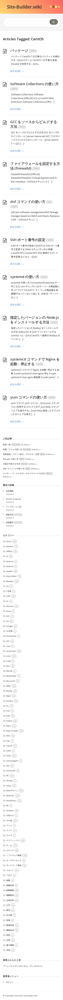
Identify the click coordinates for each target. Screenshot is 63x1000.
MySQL (9, 690)
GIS (7, 616)
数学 (8, 910)
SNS (8, 735)
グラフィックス (13, 840)
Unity (8, 755)
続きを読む (17, 70)
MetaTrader (11, 675)
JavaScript (11, 651)
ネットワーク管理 (14, 865)
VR (7, 775)
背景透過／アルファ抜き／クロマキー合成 (23, 454)
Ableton (9, 546)
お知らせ (10, 815)
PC (7, 705)
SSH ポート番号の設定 (31, 239)
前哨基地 (13, 522)
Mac (8, 666)
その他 (9, 820)
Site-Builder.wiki (24, 7)
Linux (8, 655)
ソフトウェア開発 (14, 855)
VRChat (9, 780)
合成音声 (10, 900)
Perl (8, 710)
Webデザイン (12, 790)
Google (9, 626)
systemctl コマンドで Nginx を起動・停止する (35, 361)
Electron (10, 606)
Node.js (9, 700)
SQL (8, 740)
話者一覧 (11, 444)
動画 (8, 880)
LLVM (8, 661)
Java (8, 646)
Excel (8, 611)
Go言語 (9, 631)
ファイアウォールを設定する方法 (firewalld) (35, 166)
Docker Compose (13, 498)
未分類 (9, 915)
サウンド (10, 850)
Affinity (9, 551)
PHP (8, 715)
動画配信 (10, 895)
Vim (7, 765)
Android (9, 566)
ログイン (9, 982)
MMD (8, 685)
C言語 (8, 591)
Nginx (8, 695)
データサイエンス (14, 860)
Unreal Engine (12, 760)
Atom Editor (11, 576)
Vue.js (8, 785)
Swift (8, 750)
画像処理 (10, 925)
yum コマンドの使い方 (32, 397)
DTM (8, 596)
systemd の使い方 (28, 276)
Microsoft (10, 681)
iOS (7, 641)
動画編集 (10, 890)
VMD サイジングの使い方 (16, 468)
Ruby (8, 725)
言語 (8, 940)
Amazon (9, 561)
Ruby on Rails (12, 730)
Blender (9, 581)
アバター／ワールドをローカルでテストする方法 (27, 473)
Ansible (9, 571)
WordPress (11, 800)
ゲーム (9, 845)
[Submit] (54, 22)
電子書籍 (10, 945)
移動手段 (13, 514)
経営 (8, 935)
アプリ (9, 830)
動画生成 (10, 885)
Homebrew (11, 636)
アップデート (13, 506)
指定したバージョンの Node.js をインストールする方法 (34, 319)
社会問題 (9, 491)
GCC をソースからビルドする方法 (33, 124)
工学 (8, 905)
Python (9, 720)
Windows (10, 795)
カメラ (9, 835)
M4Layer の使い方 (13, 459)
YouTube (10, 810)
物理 (8, 920)
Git (7, 621)
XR (7, 805)
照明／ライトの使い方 (16, 449)
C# (7, 586)
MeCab (9, 670)
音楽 (8, 950)
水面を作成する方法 (15, 463)
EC (7, 601)
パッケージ (22, 50)
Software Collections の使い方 (34, 85)
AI (7, 556)
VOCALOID (10, 770)
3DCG (8, 541)
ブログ (9, 875)
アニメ (9, 825)
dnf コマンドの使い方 (30, 203)
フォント (10, 870)
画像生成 (10, 930)
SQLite (9, 745)
